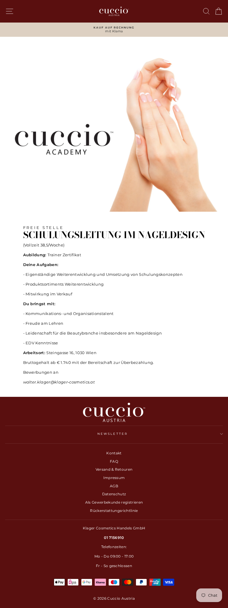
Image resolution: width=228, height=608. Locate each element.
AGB (114, 486)
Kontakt (113, 453)
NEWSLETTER (112, 434)
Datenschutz (114, 494)
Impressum (114, 477)
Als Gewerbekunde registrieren (114, 502)
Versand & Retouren (114, 469)
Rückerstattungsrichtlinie (114, 510)
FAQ (114, 461)
